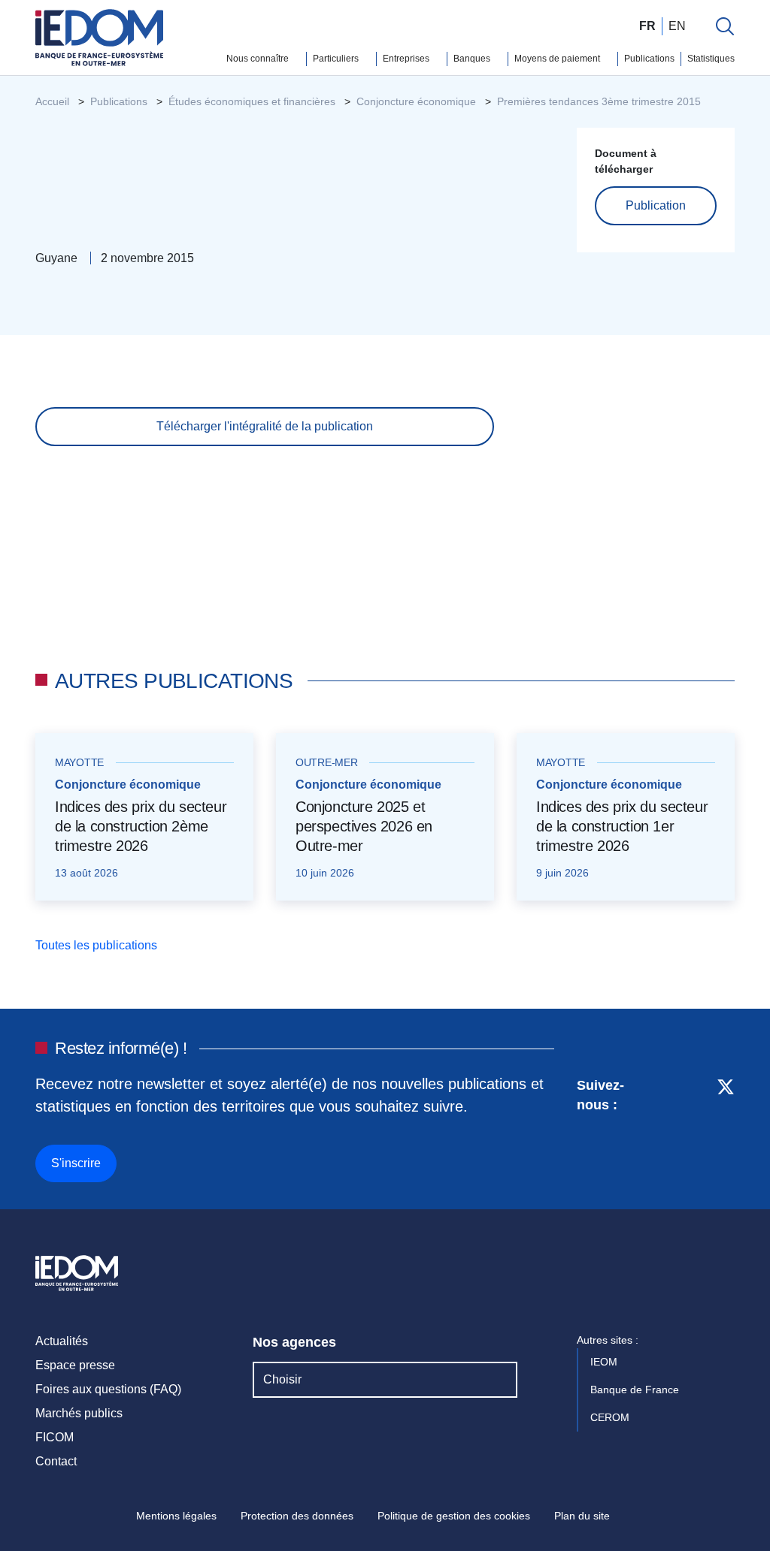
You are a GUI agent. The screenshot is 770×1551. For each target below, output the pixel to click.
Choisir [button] (282, 1379)
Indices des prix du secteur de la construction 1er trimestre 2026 (622, 826)
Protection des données (297, 1516)
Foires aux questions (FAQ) (108, 1389)
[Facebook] (697, 1127)
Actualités (61, 1341)
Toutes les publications (97, 945)
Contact (56, 1461)
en (677, 26)
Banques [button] (473, 58)
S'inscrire (76, 1163)
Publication (656, 205)
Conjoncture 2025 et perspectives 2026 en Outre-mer (364, 826)
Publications (649, 58)
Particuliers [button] (337, 58)
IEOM (605, 1362)
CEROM (611, 1417)
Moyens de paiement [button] (558, 58)
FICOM (54, 1437)
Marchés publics (79, 1413)
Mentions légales (176, 1516)
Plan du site (582, 1516)
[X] (726, 1127)
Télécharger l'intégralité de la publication (264, 426)
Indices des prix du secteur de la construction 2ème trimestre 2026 (140, 826)
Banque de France (636, 1390)
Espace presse (75, 1365)
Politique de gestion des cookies (453, 1516)
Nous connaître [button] (258, 58)
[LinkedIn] (671, 1127)
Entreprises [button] (407, 58)
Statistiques (711, 58)
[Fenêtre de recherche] (725, 26)
